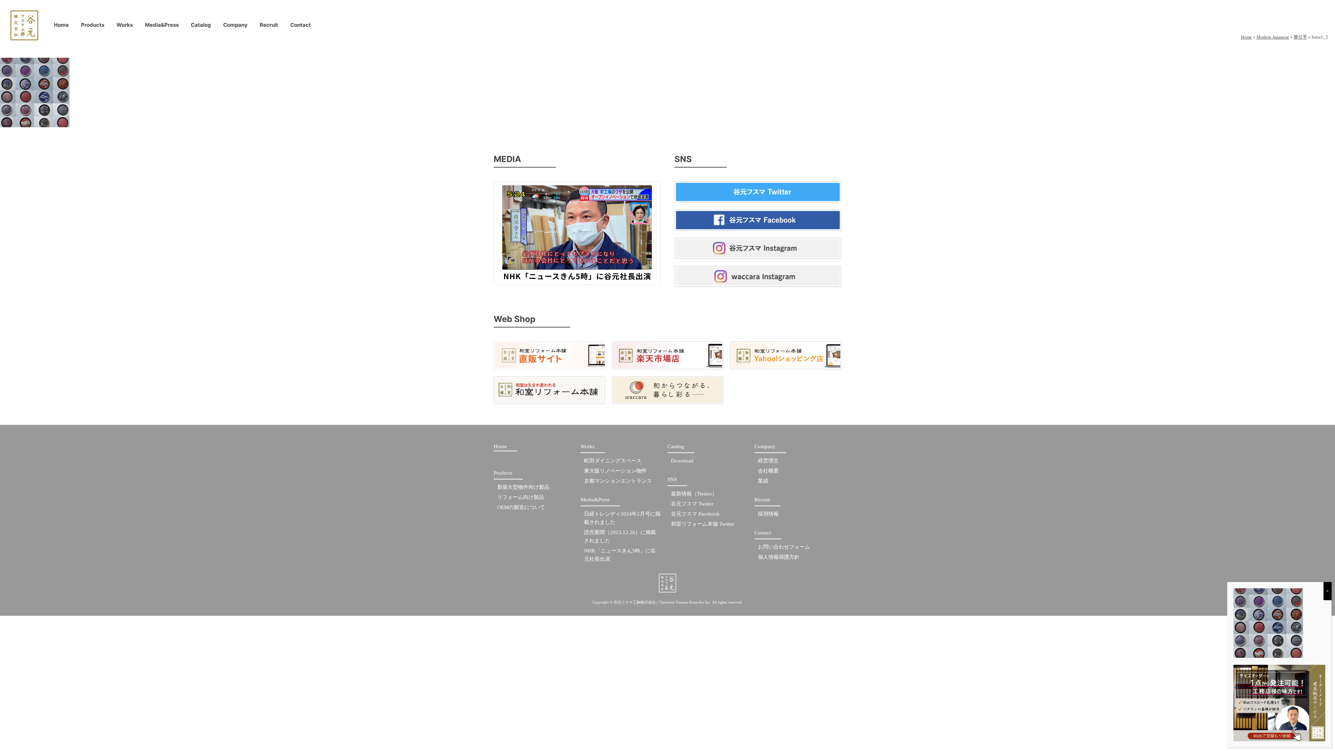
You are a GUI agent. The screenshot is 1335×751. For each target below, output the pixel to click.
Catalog (201, 26)
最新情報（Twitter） (694, 493)
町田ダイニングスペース (612, 460)
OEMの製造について (521, 507)
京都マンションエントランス (618, 481)
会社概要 (768, 471)
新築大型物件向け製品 (523, 487)
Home (61, 26)
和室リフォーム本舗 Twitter (702, 524)
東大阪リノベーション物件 (615, 471)
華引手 (1300, 37)
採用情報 (768, 514)
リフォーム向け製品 (520, 497)
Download (682, 460)
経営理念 (768, 460)
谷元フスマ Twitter (692, 504)
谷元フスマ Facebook (695, 514)
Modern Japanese (1272, 37)
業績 (763, 481)
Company (235, 26)
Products (92, 26)
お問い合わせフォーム (784, 547)
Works (124, 26)
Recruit (269, 26)
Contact (300, 26)
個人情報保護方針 (779, 557)
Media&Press (162, 26)
